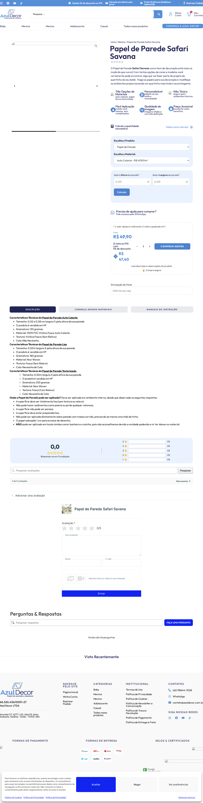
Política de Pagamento (139, 717)
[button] (14, 86)
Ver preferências (178, 784)
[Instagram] (1, 3)
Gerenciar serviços (186, 797)
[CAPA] (56, 86)
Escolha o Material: (125, 154)
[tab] (33, 309)
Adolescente (77, 26)
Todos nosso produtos (136, 26)
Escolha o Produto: (124, 140)
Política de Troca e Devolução (136, 711)
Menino (50, 26)
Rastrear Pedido (194, 3)
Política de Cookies (13, 797)
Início (113, 41)
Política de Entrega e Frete (141, 722)
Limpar (130, 287)
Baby (3, 26)
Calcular (122, 192)
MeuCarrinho (198, 14)
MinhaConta (178, 14)
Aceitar (96, 784)
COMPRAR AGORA (172, 246)
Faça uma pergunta (178, 622)
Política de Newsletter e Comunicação (139, 704)
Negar (137, 784)
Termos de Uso (134, 689)
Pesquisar (185, 470)
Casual (104, 26)
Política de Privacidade (33, 797)
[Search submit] (158, 14)
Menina (26, 26)
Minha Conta (70, 696)
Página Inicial (70, 692)
